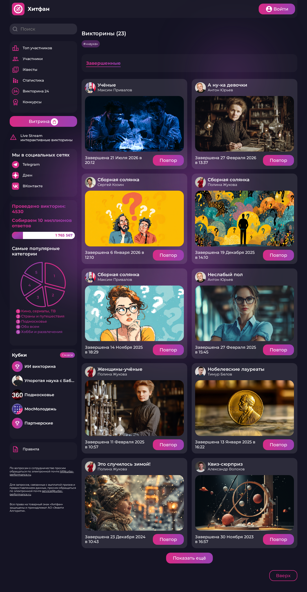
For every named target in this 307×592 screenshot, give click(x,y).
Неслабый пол (225, 274)
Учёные (107, 85)
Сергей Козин (111, 185)
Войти (281, 9)
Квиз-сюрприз (225, 464)
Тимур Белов (220, 374)
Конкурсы (27, 102)
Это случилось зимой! (124, 464)
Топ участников (32, 48)
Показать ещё (189, 558)
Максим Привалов (115, 90)
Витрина (43, 121)
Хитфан (39, 9)
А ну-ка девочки (227, 85)
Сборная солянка (118, 179)
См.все (67, 355)
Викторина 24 (31, 91)
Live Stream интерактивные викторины (41, 138)
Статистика (28, 80)
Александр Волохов (226, 469)
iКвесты (24, 69)
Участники (27, 59)
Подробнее (43, 164)
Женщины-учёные (120, 369)
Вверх (283, 575)
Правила (25, 449)
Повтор (168, 160)
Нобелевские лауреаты (236, 369)
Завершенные (103, 63)
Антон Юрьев (220, 90)
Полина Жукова (222, 185)
